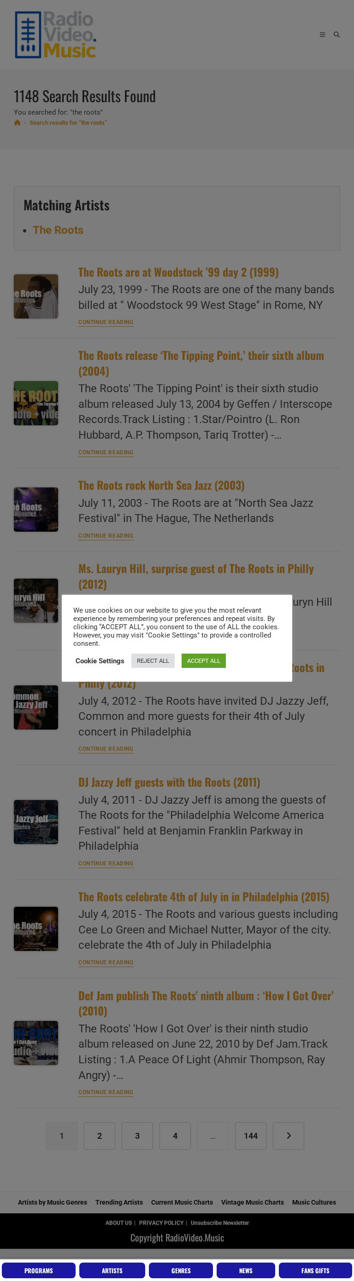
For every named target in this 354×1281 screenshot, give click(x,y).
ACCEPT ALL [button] (203, 660)
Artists (112, 1270)
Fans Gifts (315, 1270)
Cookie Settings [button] (100, 661)
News (246, 1270)
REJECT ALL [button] (153, 660)
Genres (181, 1270)
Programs (38, 1270)
